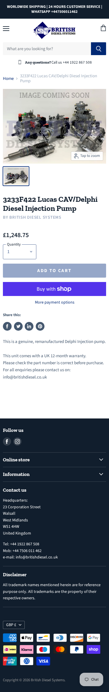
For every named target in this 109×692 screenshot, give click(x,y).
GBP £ (11, 625)
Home (8, 78)
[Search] (98, 48)
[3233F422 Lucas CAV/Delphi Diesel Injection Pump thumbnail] (16, 176)
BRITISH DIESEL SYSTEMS (35, 217)
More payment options (54, 302)
